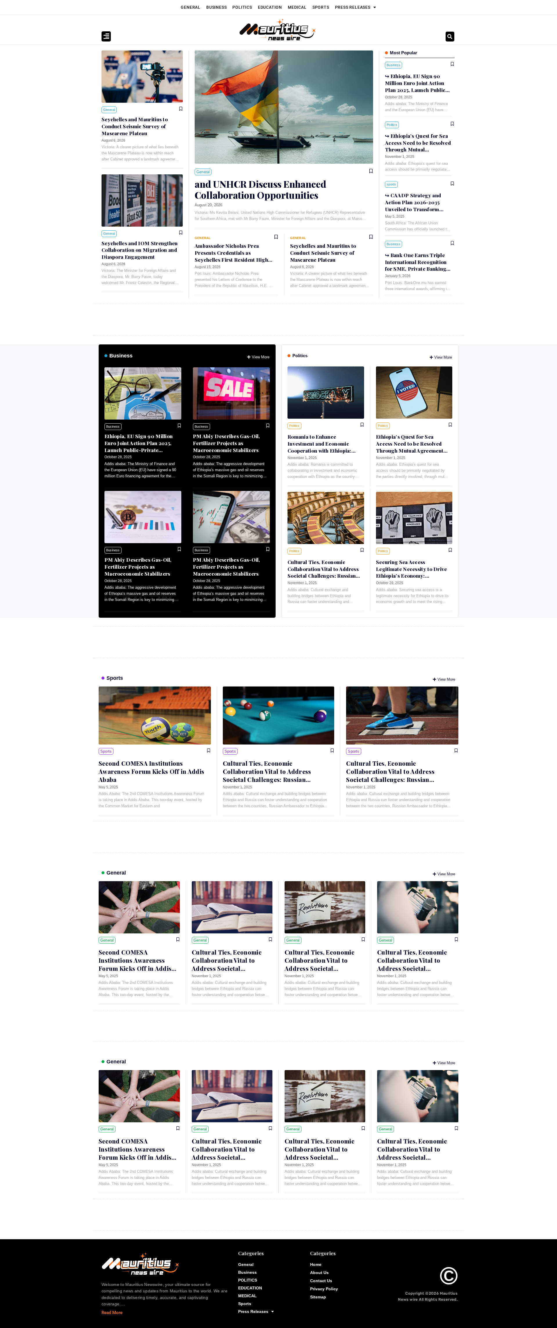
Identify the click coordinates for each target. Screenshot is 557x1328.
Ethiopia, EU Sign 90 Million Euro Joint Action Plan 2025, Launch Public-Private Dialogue (138, 446)
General (190, 7)
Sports (320, 7)
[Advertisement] (267, 319)
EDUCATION (270, 7)
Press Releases (352, 7)
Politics (300, 355)
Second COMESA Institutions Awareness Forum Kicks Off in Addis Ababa (151, 771)
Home (315, 1264)
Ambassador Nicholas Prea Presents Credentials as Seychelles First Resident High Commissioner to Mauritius (231, 256)
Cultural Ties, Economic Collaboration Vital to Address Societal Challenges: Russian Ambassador (323, 572)
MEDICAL (297, 7)
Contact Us (321, 1280)
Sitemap (318, 1297)
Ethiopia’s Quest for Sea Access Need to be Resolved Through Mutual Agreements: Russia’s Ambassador (418, 150)
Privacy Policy (324, 1289)
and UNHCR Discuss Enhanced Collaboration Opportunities (260, 189)
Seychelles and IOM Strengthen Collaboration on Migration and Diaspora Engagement (140, 250)
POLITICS (242, 7)
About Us (319, 1272)
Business (216, 7)
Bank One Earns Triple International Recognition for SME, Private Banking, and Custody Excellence (416, 265)
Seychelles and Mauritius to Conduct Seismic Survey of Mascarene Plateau (135, 126)
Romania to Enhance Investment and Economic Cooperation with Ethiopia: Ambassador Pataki (319, 446)
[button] (450, 36)
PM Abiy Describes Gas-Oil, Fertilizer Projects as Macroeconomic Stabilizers (226, 443)
